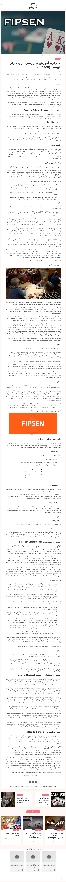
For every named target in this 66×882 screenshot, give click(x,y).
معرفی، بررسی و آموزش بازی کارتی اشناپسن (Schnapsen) (38, 775)
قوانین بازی (17, 786)
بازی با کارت (37, 786)
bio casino (15, 838)
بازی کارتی (31, 786)
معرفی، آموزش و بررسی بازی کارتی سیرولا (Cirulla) (23, 800)
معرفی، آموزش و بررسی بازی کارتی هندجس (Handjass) (55, 835)
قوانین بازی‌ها (57, 58)
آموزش (50, 786)
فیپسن (22, 786)
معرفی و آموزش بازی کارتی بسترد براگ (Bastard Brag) (33, 835)
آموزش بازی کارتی (44, 786)
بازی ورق (26, 786)
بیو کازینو (33, 5)
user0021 (60, 840)
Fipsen (55, 87)
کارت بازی (12, 786)
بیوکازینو (17, 79)
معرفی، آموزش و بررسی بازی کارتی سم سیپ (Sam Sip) (43, 801)
